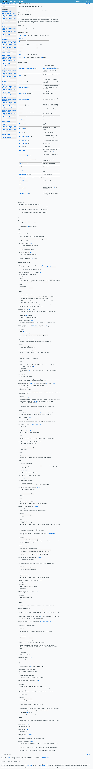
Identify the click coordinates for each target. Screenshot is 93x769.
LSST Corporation (28, 765)
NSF (35, 764)
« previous (86, 3)
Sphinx (8, 757)
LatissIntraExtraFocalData (6, 11)
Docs (82, 1)
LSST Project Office (44, 765)
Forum (78, 1)
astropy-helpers (45, 757)
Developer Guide (13, 3)
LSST (11, 764)
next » (90, 3)
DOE (71, 764)
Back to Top (89, 754)
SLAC (78, 767)
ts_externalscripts (5, 3)
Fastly (25, 759)
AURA (27, 767)
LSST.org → (88, 1)
